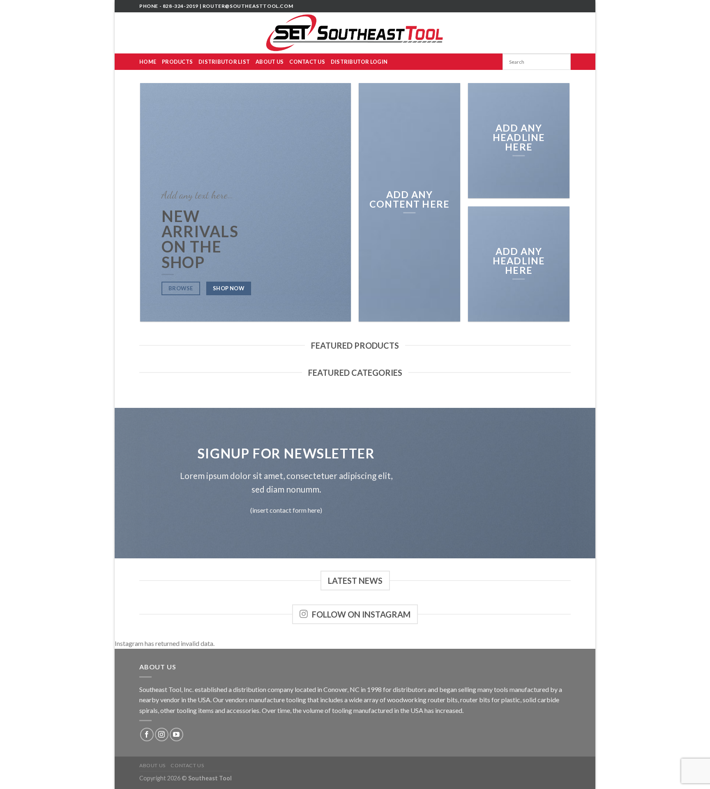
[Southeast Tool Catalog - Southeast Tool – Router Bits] (355, 32)
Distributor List (224, 61)
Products (177, 61)
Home (147, 61)
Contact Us (307, 61)
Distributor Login (359, 61)
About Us (270, 61)
